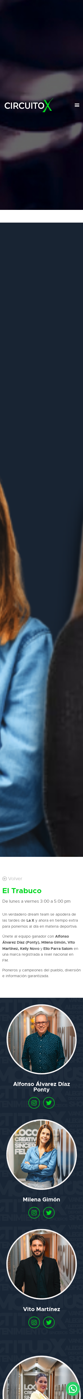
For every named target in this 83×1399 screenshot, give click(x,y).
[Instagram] (34, 1103)
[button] (77, 105)
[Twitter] (49, 1103)
